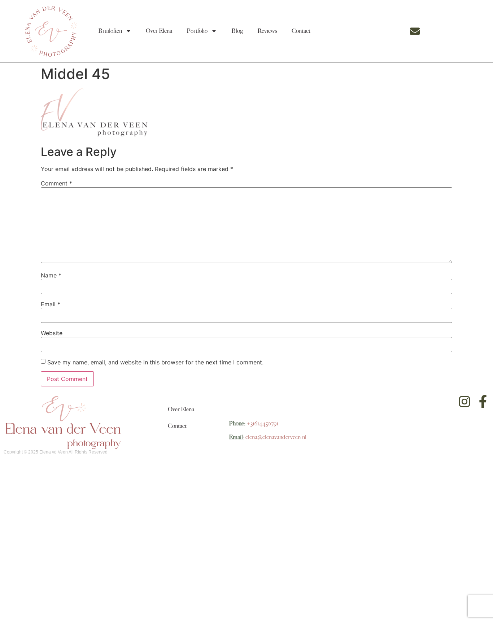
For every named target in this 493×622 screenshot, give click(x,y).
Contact (301, 31)
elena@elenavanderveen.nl (275, 437)
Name (51, 275)
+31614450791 (262, 423)
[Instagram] (464, 401)
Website (51, 333)
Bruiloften (110, 31)
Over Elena (159, 31)
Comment (56, 183)
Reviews (267, 31)
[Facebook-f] (482, 401)
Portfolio (197, 31)
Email (50, 304)
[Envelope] (415, 31)
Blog (237, 31)
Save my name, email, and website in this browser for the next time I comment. (155, 362)
